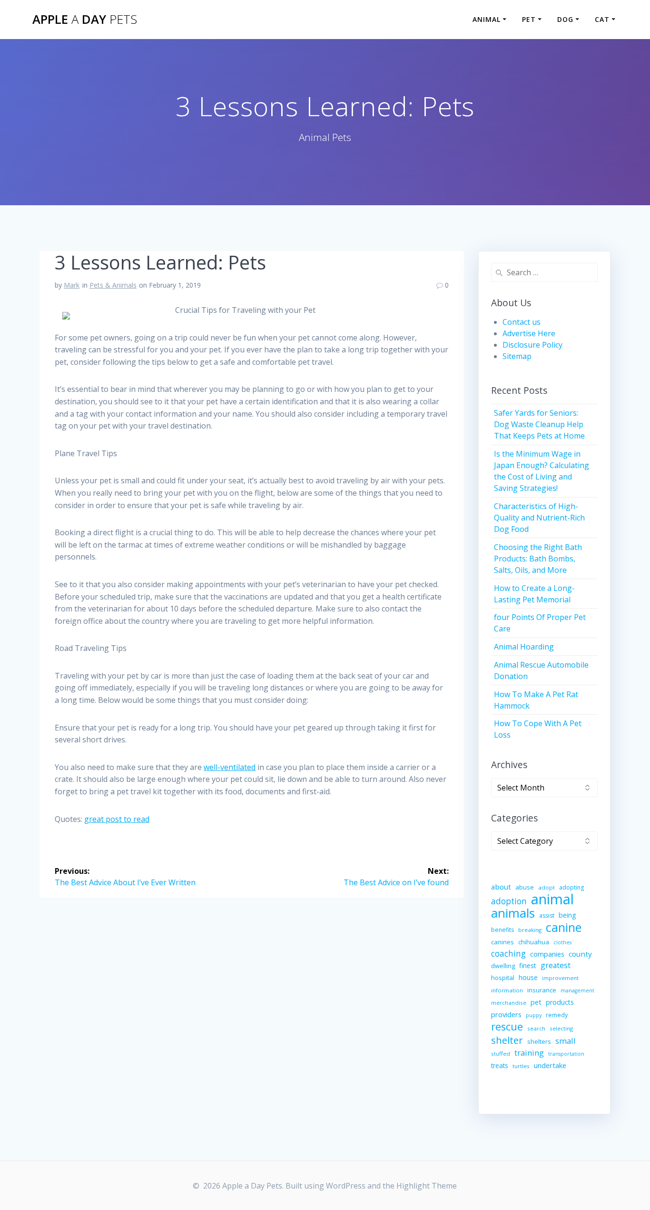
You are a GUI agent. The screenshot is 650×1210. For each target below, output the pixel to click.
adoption (509, 901)
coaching (508, 953)
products (560, 1002)
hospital (502, 977)
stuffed (500, 1053)
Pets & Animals (113, 285)
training (529, 1052)
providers (506, 1014)
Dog (565, 19)
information (507, 990)
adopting (571, 887)
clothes (562, 942)
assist (546, 915)
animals (513, 913)
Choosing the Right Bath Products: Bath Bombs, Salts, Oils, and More (538, 558)
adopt (546, 887)
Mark (71, 285)
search (536, 1028)
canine (563, 927)
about (501, 886)
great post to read (116, 819)
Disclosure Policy (532, 345)
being (567, 915)
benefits (502, 930)
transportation (566, 1053)
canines (502, 942)
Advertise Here (528, 333)
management (577, 990)
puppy (534, 1015)
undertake (550, 1065)
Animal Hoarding (524, 646)
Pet (529, 19)
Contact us (521, 322)
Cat (602, 19)
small (565, 1040)
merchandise (508, 1002)
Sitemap (517, 356)
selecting (561, 1028)
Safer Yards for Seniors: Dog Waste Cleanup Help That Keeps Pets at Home (539, 424)
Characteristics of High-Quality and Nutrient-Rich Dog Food (539, 517)
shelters (539, 1041)
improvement (560, 977)
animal (552, 899)
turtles (521, 1066)
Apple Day (84, 19)
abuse (524, 887)
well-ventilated (230, 767)
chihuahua (533, 942)
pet (536, 1002)
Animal (487, 19)
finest (527, 965)
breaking (530, 929)
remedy (557, 1015)
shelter (507, 1040)
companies (547, 954)
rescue (507, 1026)
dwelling (503, 965)
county (580, 954)
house (528, 977)
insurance (541, 990)
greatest (556, 965)
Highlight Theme (426, 1185)
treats (499, 1065)
